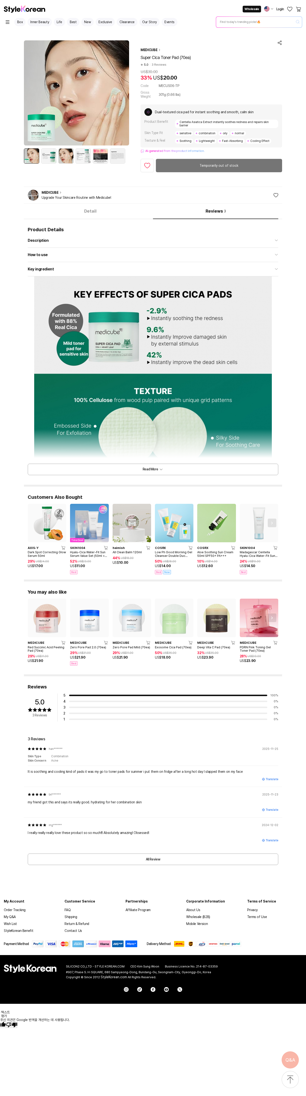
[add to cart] (63, 547)
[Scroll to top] (290, 1080)
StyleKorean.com (114, 977)
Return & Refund (77, 924)
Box (20, 22)
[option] (31, 156)
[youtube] (166, 989)
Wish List (10, 924)
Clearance (127, 22)
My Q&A (10, 917)
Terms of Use (257, 917)
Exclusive (105, 22)
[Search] (297, 22)
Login (280, 9)
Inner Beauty (39, 22)
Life (59, 22)
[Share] (279, 42)
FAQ (68, 910)
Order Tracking (15, 910)
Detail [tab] (90, 211)
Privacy (252, 910)
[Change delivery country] (268, 9)
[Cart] (298, 9)
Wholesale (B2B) (198, 917)
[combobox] (255, 22)
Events (169, 22)
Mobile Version (197, 924)
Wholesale (252, 9)
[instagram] (126, 989)
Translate (272, 779)
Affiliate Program (138, 910)
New (87, 22)
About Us (193, 910)
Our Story (149, 22)
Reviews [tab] (216, 211)
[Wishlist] (290, 9)
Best (73, 22)
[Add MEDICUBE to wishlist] (275, 195)
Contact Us (73, 931)
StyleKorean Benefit (18, 931)
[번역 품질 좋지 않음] (11, 1025)
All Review (153, 859)
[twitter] (180, 989)
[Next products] (272, 523)
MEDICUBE (149, 50)
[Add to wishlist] (147, 165)
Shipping (71, 917)
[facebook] (153, 989)
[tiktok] (139, 989)
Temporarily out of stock (219, 165)
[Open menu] (7, 22)
